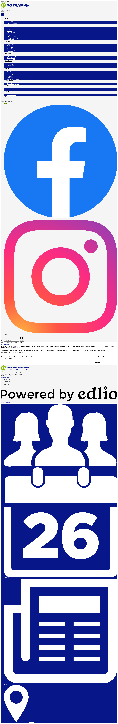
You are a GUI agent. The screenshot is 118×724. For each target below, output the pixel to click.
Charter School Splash (12, 23)
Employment (7, 381)
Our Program (10, 44)
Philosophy (10, 29)
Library (6, 382)
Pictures (9, 34)
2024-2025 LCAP (11, 95)
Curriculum (10, 46)
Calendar (9, 72)
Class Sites (10, 77)
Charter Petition (11, 32)
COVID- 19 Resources (13, 79)
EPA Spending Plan (12, 36)
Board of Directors (12, 56)
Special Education (11, 50)
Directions (31, 722)
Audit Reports (10, 39)
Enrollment (10, 64)
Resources (9, 76)
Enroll (5, 103)
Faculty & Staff (11, 58)
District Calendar (8, 380)
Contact (9, 88)
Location (9, 31)
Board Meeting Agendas (13, 84)
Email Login (7, 384)
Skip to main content (6, 1)
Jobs (8, 90)
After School (10, 48)
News (8, 73)
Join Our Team (11, 59)
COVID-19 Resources (12, 38)
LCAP (8, 35)
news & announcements (7, 342)
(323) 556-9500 (8, 375)
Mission (9, 28)
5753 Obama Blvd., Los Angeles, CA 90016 (12, 374)
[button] (6, 19)
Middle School (11, 21)
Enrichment (10, 47)
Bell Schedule (10, 74)
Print (115, 362)
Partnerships (10, 51)
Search (2, 340)
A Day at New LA (12, 67)
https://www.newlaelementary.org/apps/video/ (13, 352)
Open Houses (10, 65)
